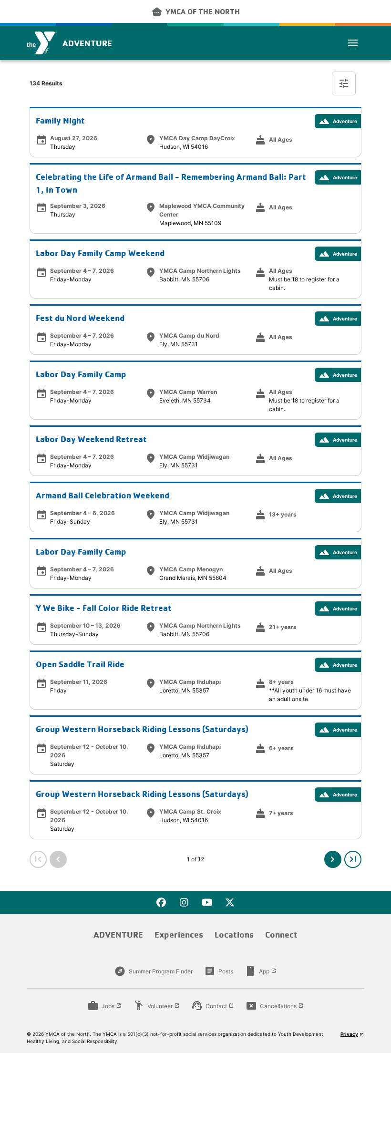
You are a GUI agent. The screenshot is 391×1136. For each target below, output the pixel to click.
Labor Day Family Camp (81, 374)
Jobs (104, 1006)
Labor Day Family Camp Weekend (100, 253)
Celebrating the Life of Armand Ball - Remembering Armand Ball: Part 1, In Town (171, 183)
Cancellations (275, 1006)
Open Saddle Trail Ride (80, 664)
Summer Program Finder (153, 971)
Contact (212, 1006)
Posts (218, 971)
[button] (332, 859)
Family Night (60, 120)
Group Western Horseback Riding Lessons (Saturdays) (142, 728)
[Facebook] (161, 902)
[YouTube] (207, 902)
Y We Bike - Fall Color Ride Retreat (104, 607)
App (261, 971)
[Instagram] (184, 902)
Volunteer (156, 1006)
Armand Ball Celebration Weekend (102, 495)
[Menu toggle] (352, 42)
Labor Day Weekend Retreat (91, 439)
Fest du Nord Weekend (80, 317)
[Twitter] (229, 902)
